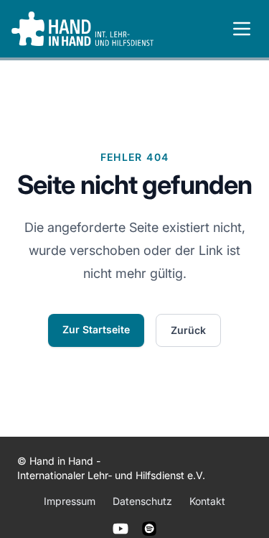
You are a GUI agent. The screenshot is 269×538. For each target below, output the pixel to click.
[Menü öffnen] (242, 29)
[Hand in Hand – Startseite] (82, 28)
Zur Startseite (96, 329)
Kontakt (207, 501)
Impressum (69, 501)
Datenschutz (142, 501)
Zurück (188, 330)
